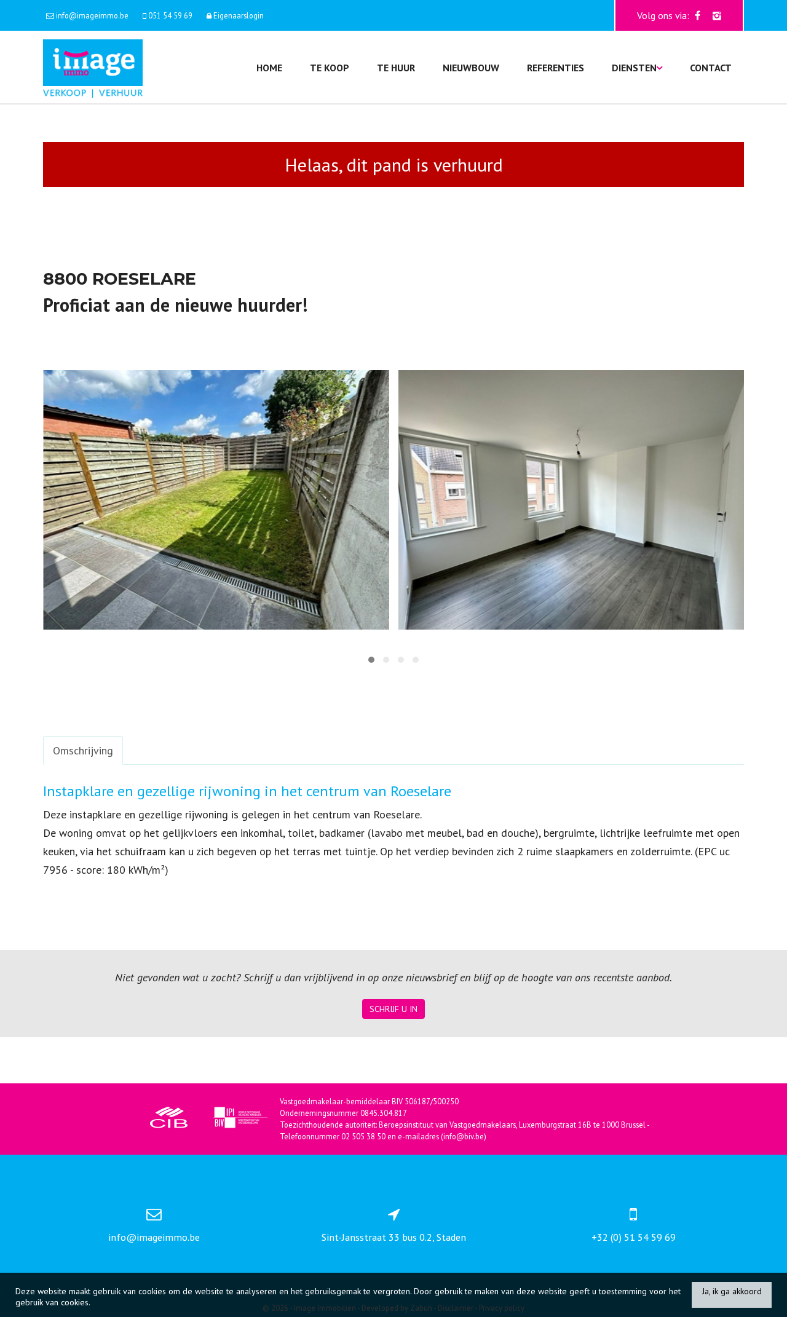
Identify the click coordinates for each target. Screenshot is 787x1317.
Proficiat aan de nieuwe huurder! (175, 305)
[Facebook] (697, 15)
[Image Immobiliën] (93, 67)
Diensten (634, 67)
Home (269, 67)
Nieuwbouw (471, 67)
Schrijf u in (393, 1008)
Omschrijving (83, 750)
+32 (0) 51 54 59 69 (633, 1237)
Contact (711, 67)
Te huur (396, 67)
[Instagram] (717, 15)
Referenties (555, 67)
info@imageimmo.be (154, 1237)
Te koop (329, 67)
